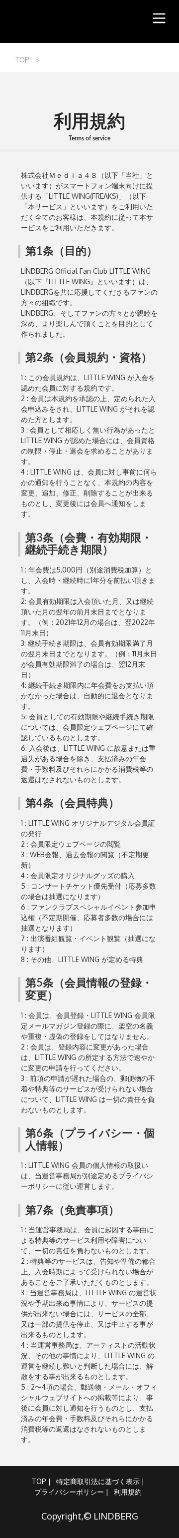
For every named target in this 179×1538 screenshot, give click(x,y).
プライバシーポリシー (69, 1492)
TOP (22, 59)
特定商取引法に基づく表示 (98, 1481)
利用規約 (128, 1492)
